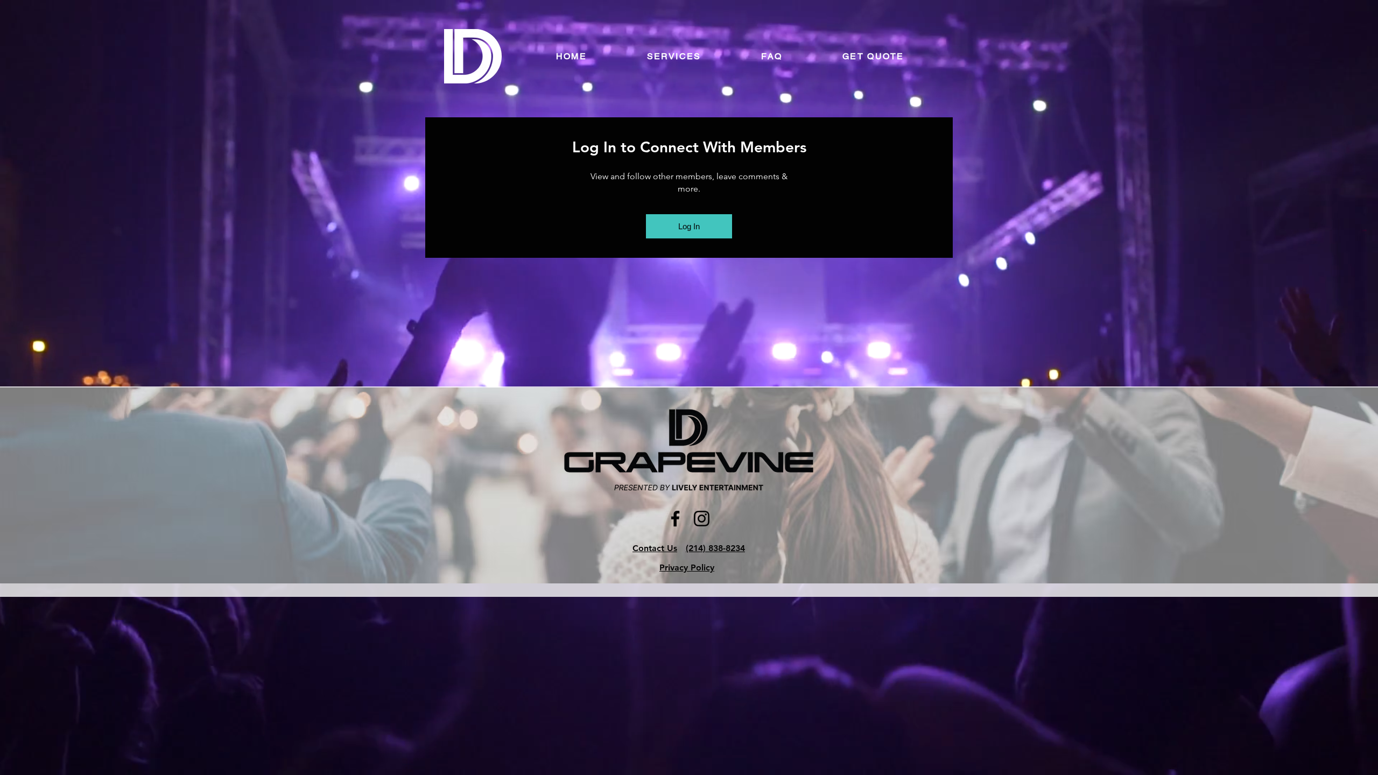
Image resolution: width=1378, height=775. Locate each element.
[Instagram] (701, 518)
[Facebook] (675, 518)
